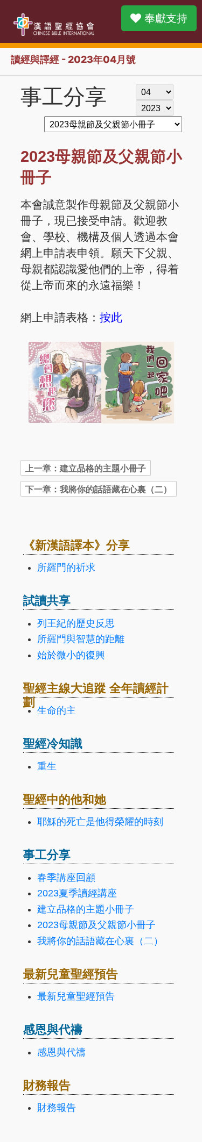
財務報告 (56, 1107)
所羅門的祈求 (66, 567)
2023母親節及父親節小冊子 (96, 925)
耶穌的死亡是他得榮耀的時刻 (100, 821)
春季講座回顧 (66, 877)
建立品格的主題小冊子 (85, 909)
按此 (111, 316)
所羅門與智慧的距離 (80, 639)
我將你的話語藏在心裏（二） (100, 941)
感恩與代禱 (61, 1052)
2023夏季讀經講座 (77, 893)
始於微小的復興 (71, 655)
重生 (47, 766)
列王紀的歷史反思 (76, 623)
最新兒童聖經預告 (76, 996)
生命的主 (56, 710)
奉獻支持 (164, 18)
